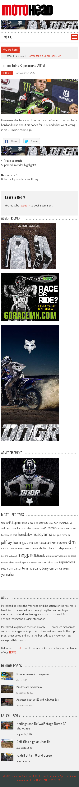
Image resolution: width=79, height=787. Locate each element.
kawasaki (45, 542)
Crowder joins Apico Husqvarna (32, 674)
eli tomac (50, 527)
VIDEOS (20, 56)
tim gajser (15, 568)
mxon (48, 555)
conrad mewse (18, 528)
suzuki (4, 568)
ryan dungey (20, 562)
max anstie (25, 548)
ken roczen (59, 542)
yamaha (7, 574)
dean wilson (38, 528)
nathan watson (58, 555)
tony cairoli (50, 568)
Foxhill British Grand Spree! (34, 755)
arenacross (46, 522)
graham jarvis (70, 528)
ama (3, 522)
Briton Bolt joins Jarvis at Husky (19, 179)
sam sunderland (33, 562)
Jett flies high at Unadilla (33, 741)
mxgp (23, 554)
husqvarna (42, 534)
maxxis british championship (48, 548)
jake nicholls (63, 534)
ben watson (60, 522)
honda (23, 534)
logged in (25, 205)
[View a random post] (5, 37)
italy (55, 535)
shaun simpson (49, 562)
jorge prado (32, 542)
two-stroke (64, 568)
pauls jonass (70, 555)
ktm (71, 541)
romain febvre (7, 562)
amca (29, 522)
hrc (30, 535)
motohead (13, 556)
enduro (60, 528)
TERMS (12, 652)
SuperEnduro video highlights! (18, 165)
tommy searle (31, 568)
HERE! (19, 648)
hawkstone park (9, 534)
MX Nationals (37, 555)
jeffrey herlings (13, 542)
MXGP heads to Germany (29, 686)
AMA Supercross (16, 522)
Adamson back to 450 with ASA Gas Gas (37, 699)
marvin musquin (10, 548)
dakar (28, 528)
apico (35, 522)
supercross (66, 561)
